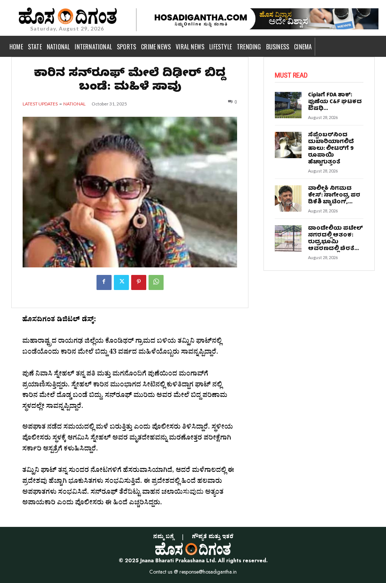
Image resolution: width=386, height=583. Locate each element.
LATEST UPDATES (40, 104)
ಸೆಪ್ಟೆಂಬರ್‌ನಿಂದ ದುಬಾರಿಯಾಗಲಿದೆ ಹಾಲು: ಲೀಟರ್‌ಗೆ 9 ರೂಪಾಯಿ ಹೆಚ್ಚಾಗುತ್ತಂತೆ (331, 148)
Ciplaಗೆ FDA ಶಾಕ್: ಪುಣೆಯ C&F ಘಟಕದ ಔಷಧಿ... (335, 102)
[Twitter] (121, 282)
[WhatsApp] (156, 282)
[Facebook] (104, 282)
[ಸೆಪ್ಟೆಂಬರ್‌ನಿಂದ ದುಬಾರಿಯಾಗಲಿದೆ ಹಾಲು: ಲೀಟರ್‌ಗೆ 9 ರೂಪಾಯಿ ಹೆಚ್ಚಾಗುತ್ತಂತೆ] (288, 145)
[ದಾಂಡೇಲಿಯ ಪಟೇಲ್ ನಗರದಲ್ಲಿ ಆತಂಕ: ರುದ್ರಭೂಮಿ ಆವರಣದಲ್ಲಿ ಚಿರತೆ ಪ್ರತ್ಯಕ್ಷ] (288, 238)
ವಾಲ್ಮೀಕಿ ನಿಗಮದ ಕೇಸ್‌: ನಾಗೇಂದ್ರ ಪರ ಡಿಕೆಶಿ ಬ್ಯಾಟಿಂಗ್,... (334, 195)
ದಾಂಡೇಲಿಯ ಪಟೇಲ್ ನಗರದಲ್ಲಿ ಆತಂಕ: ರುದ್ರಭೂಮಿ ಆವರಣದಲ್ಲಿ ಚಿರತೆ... (335, 239)
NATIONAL (74, 104)
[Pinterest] (138, 282)
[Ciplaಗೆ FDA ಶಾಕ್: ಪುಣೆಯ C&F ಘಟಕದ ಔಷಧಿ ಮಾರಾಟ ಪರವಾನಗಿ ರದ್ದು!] (288, 105)
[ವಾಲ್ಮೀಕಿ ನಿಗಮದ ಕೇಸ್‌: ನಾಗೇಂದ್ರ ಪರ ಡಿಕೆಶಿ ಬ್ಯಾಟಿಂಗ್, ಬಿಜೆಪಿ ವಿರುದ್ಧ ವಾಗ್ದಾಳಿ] (288, 198)
